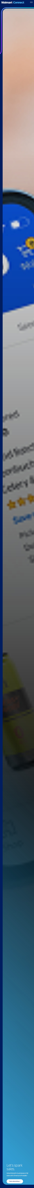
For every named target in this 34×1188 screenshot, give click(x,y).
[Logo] (12, 2)
